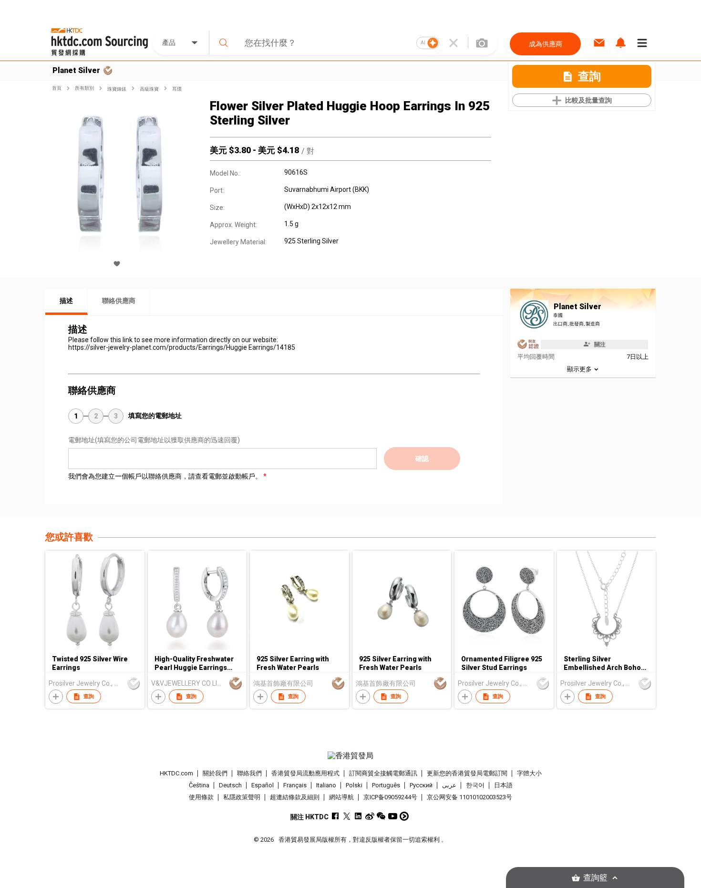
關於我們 (215, 773)
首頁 (57, 88)
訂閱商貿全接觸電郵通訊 (383, 773)
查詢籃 (595, 877)
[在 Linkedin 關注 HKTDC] (358, 816)
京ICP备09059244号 (390, 797)
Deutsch (230, 785)
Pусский (421, 785)
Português (386, 785)
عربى (449, 785)
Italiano (326, 785)
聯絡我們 (249, 773)
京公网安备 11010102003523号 (469, 797)
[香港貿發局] (350, 756)
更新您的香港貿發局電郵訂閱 (467, 773)
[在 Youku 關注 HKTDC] (404, 816)
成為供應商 (545, 44)
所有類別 (84, 88)
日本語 (503, 785)
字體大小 (529, 773)
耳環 (177, 89)
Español (262, 785)
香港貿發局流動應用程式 (305, 773)
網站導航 (341, 797)
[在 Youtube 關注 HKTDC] (392, 816)
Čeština (199, 785)
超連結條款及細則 (295, 797)
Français (295, 785)
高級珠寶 (149, 89)
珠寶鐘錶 (116, 89)
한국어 (475, 785)
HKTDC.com (176, 773)
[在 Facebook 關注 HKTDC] (335, 816)
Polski (354, 785)
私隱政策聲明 (241, 797)
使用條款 (201, 797)
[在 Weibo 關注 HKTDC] (369, 816)
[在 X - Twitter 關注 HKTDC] (346, 816)
